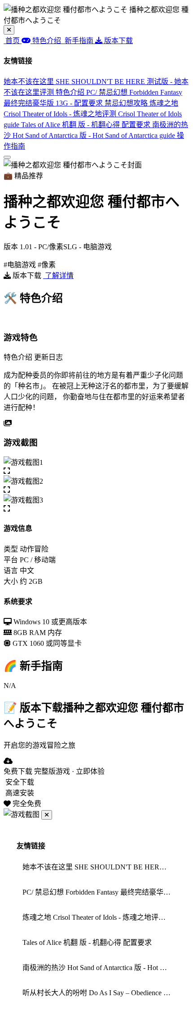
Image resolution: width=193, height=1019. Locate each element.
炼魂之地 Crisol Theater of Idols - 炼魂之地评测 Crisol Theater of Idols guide (93, 113)
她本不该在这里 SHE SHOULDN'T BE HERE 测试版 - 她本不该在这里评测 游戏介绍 (99, 867)
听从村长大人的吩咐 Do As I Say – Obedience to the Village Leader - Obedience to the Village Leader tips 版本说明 (99, 993)
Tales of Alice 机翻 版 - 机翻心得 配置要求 (86, 124)
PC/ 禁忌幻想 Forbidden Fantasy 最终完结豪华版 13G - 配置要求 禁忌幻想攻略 (99, 892)
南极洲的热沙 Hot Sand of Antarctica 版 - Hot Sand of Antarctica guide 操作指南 (96, 135)
